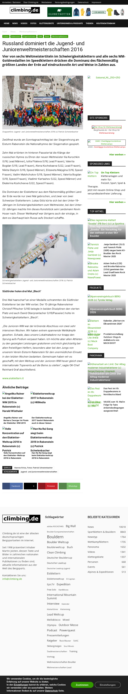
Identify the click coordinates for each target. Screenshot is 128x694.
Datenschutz (83, 2)
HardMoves (63, 589)
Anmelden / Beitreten (11, 2)
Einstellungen (21, 684)
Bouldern (55, 537)
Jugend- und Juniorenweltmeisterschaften (39, 471)
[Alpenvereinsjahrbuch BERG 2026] (107, 305)
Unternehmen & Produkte (70, 23)
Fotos (33, 23)
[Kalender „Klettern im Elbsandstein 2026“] (94, 327)
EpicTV (50, 584)
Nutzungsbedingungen (65, 2)
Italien (5, 36)
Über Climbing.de (30, 2)
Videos (24, 23)
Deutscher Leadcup (56, 562)
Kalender (65, 604)
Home (6, 23)
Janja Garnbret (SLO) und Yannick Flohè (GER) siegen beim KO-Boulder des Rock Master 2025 (115, 250)
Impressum (96, 2)
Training (73, 651)
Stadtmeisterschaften (57, 651)
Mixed (66, 619)
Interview (53, 603)
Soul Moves (69, 646)
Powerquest (67, 630)
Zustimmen (82, 684)
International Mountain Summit (61, 596)
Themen (89, 23)
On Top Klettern (110, 172)
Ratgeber (52, 640)
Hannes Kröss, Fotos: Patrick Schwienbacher (33, 467)
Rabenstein (15, 36)
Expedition (63, 584)
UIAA (40, 36)
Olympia (51, 625)
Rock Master (65, 640)
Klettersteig (65, 609)
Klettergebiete (46, 23)
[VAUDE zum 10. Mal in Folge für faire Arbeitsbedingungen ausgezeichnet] (94, 405)
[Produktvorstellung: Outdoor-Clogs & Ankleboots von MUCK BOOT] (94, 341)
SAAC (75, 640)
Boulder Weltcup (58, 542)
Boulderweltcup (56, 547)
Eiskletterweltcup (55, 578)
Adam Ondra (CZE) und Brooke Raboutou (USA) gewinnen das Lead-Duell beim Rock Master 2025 (114, 269)
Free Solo (51, 589)
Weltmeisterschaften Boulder (61, 661)
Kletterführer (52, 609)
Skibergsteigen (54, 645)
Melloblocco (53, 619)
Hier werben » (117, 154)
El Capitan (70, 579)
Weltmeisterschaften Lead (59, 667)
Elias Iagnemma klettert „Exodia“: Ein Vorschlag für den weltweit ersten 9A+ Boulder (106, 231)
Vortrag (50, 656)
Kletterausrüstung (106, 133)
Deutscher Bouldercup (59, 557)
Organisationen (29, 36)
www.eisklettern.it (13, 378)
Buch (70, 547)
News (15, 23)
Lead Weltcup (55, 614)
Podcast (52, 630)
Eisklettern (53, 573)
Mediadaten (47, 2)
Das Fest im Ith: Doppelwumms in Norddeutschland (112, 391)
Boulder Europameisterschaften (60, 531)
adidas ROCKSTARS (55, 526)
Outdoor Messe (68, 625)
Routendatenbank (105, 23)
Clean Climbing (56, 552)
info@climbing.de (12, 578)
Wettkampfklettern (59, 36)
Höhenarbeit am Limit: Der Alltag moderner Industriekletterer (105, 377)
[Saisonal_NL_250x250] (107, 95)
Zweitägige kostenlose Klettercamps (110, 147)
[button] (122, 23)
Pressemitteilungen (58, 635)
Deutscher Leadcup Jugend (58, 568)
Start (4, 31)
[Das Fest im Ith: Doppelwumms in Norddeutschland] (94, 397)
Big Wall (71, 526)
